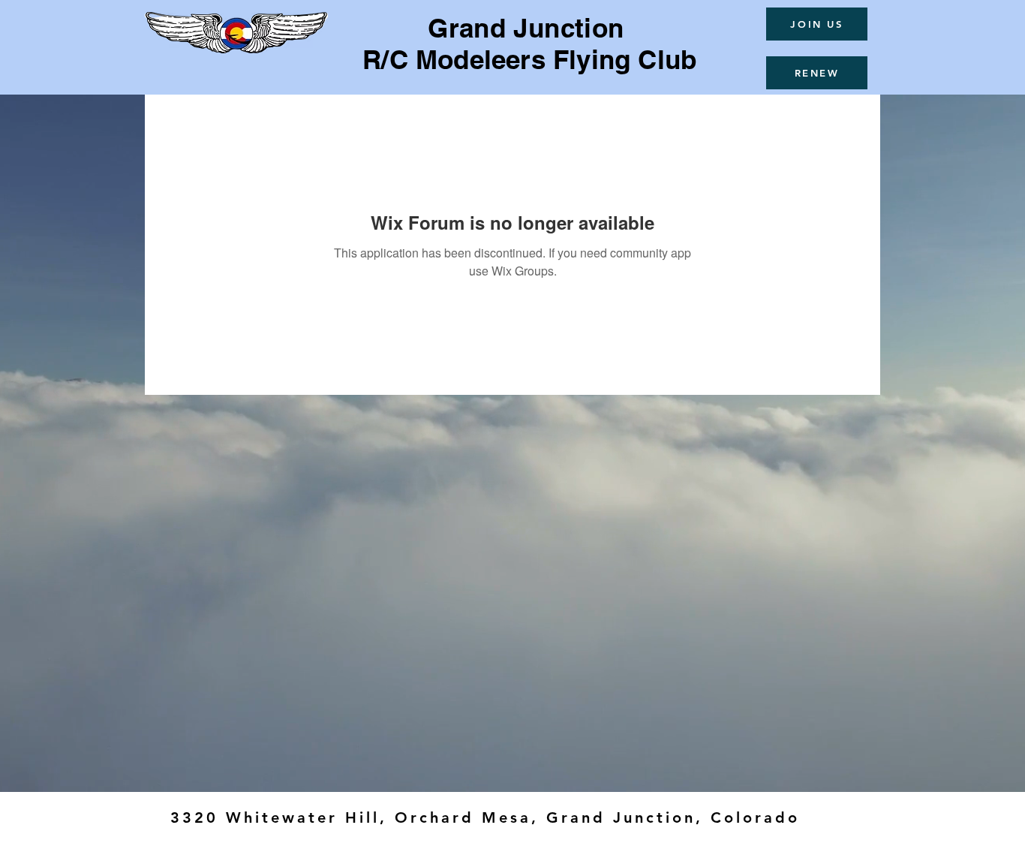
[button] (816, 24)
